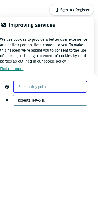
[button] (9, 86)
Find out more (11, 69)
